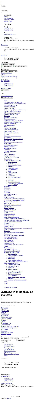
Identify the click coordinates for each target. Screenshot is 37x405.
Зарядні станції (8, 226)
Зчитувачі (10, 166)
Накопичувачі (8, 143)
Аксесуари (7, 188)
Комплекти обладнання (14, 165)
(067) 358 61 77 (8, 28)
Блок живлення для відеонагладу (13, 142)
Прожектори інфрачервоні (12, 251)
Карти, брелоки (12, 172)
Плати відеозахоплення (11, 145)
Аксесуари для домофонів (15, 183)
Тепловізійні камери (10, 148)
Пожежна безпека (9, 125)
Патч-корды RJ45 (9, 215)
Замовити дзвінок (6, 88)
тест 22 (6, 16)
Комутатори (7, 206)
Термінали (11, 178)
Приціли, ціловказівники (15, 260)
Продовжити (4, 308)
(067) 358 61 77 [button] (5, 376)
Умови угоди (8, 21)
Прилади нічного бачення (15, 255)
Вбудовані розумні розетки (12, 113)
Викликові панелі (13, 168)
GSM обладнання (9, 197)
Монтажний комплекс (10, 249)
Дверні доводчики (13, 169)
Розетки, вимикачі (13, 269)
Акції (5, 283)
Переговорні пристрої (14, 177)
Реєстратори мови (9, 140)
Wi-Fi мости (7, 203)
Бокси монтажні (9, 243)
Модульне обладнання (14, 274)
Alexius (9, 398)
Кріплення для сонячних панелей (14, 235)
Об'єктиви (7, 149)
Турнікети (11, 180)
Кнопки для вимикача (10, 117)
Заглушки (7, 116)
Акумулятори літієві (10, 237)
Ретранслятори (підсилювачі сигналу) (15, 109)
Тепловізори (11, 258)
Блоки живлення (9, 225)
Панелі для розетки (9, 119)
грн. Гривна (4, 71)
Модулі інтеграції (9, 108)
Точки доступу (8, 211)
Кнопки (10, 174)
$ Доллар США (13, 71)
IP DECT (6, 191)
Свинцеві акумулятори (11, 238)
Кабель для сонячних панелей (13, 221)
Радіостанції (11, 257)
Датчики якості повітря (11, 114)
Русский (9, 66)
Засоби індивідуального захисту (17, 280)
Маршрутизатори (9, 208)
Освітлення (11, 267)
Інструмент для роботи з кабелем (13, 244)
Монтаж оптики (9, 248)
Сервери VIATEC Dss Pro (11, 157)
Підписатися (21, 340)
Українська (23, 66)
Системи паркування (14, 182)
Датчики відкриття (9, 106)
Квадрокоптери (12, 254)
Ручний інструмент (13, 266)
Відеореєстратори (9, 155)
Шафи (6, 212)
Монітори (10, 163)
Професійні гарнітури (10, 194)
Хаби (5, 126)
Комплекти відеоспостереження (13, 139)
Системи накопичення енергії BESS (14, 218)
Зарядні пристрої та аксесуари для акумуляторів (18, 228)
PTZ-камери (7, 137)
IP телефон (7, 192)
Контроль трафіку (9, 146)
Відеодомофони (12, 162)
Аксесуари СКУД (13, 185)
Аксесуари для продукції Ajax (13, 102)
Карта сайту (7, 352)
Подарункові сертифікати (11, 354)
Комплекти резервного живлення (14, 232)
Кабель (6, 246)
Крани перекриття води (11, 129)
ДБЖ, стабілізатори (9, 229)
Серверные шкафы (9, 214)
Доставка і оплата (9, 19)
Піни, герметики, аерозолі (15, 271)
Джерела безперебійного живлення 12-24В (16, 220)
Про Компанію (8, 18)
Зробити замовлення (7, 96)
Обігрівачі (11, 278)
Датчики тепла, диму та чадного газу (15, 103)
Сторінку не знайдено (10, 287)
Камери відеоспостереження (12, 136)
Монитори (7, 152)
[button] (4, 45)
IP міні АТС (7, 189)
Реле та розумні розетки (11, 132)
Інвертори (7, 231)
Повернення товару (10, 351)
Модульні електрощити (14, 272)
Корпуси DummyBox (10, 123)
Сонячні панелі (8, 240)
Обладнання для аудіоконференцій (14, 198)
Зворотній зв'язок (9, 349)
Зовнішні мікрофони (10, 151)
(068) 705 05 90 (8, 30)
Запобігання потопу (10, 128)
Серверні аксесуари (10, 209)
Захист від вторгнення (10, 105)
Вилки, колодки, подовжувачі (16, 277)
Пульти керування (9, 154)
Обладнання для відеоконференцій (14, 200)
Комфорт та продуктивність (12, 111)
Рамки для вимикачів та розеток (13, 120)
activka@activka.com (10, 34)
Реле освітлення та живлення (12, 122)
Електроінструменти (14, 264)
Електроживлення (9, 131)
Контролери (11, 175)
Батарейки (7, 223)
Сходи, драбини (12, 275)
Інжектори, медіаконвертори (12, 205)
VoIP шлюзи (7, 195)
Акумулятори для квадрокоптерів (17, 261)
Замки (9, 171)
